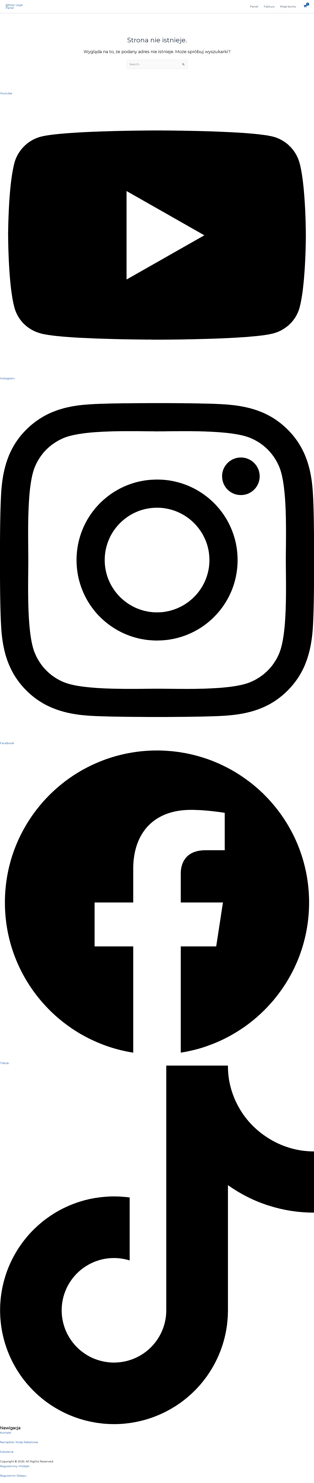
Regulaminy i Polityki (14, 1466)
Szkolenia (6, 1451)
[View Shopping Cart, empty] (305, 6)
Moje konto (288, 6)
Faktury (269, 6)
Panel (254, 6)
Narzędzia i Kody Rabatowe (19, 1442)
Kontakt (5, 1432)
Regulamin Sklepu (13, 1475)
